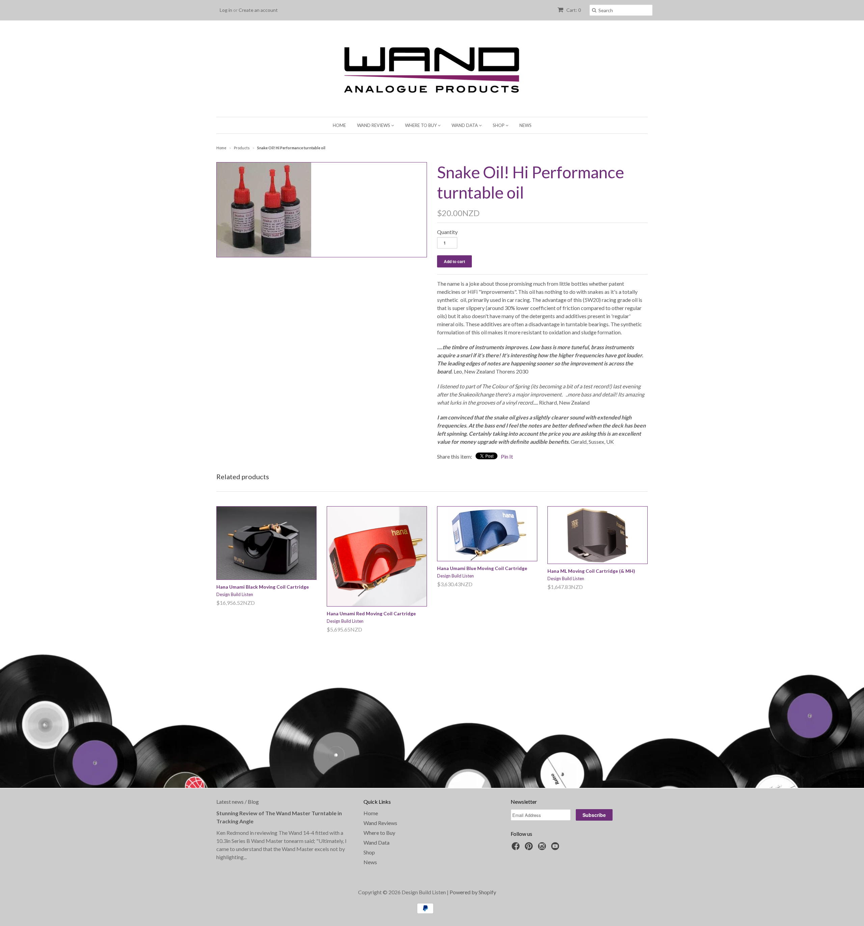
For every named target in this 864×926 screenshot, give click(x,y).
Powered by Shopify (473, 892)
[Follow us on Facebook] (517, 848)
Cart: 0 (573, 10)
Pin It (507, 456)
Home (339, 125)
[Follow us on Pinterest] (530, 848)
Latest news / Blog (237, 801)
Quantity (447, 232)
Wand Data (465, 125)
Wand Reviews (374, 125)
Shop (499, 125)
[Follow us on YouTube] (556, 848)
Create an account (258, 10)
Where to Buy (421, 125)
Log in (226, 10)
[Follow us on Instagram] (543, 848)
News (525, 125)
